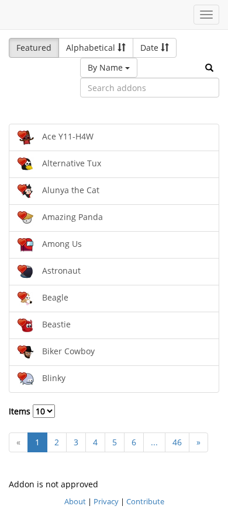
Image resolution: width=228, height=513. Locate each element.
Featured (33, 47)
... (154, 442)
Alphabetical (92, 47)
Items (21, 411)
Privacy (106, 501)
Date (150, 47)
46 (177, 442)
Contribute (145, 501)
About (75, 501)
